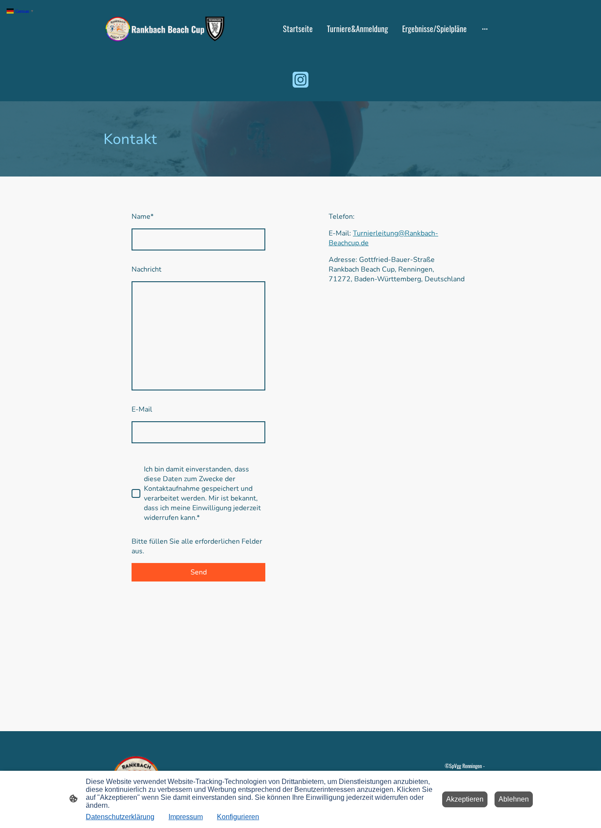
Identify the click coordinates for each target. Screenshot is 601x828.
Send (199, 572)
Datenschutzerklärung (120, 817)
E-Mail (142, 409)
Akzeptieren (465, 799)
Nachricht (146, 269)
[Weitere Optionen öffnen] (485, 29)
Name (143, 216)
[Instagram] (300, 80)
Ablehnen (513, 799)
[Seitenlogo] (164, 28)
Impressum (186, 817)
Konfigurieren (238, 817)
